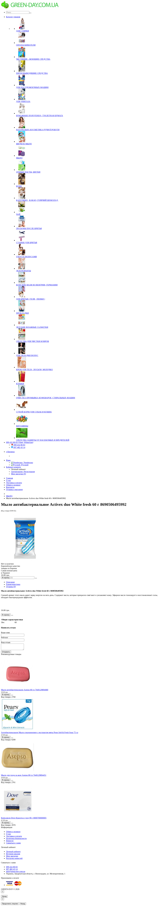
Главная (9, 478)
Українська (28, 462)
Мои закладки (12, 856)
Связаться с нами (13, 843)
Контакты (10, 487)
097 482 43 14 (19, 447)
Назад (4, 896)
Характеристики (13, 584)
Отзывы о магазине (14, 489)
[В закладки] (36, 578)
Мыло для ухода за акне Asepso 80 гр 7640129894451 (23, 775)
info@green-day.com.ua (15, 871)
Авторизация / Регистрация (23, 472)
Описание (10, 582)
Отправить (6, 652)
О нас (8, 480)
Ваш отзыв (5, 642)
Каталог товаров (13, 17)
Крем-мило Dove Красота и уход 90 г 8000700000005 (23, 818)
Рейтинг (4, 637)
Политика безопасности (16, 838)
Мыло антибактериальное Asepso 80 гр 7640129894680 (24, 690)
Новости (9, 841)
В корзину (6, 578)
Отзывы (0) (11, 587)
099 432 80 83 (19, 445)
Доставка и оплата (14, 483)
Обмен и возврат (13, 485)
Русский (24, 465)
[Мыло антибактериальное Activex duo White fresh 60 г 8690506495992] (26, 561)
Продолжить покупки (10, 904)
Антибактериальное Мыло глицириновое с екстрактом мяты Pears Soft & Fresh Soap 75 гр (39, 732)
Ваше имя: (5, 633)
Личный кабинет (13, 851)
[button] (10, 452)
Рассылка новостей (14, 858)
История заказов (13, 854)
